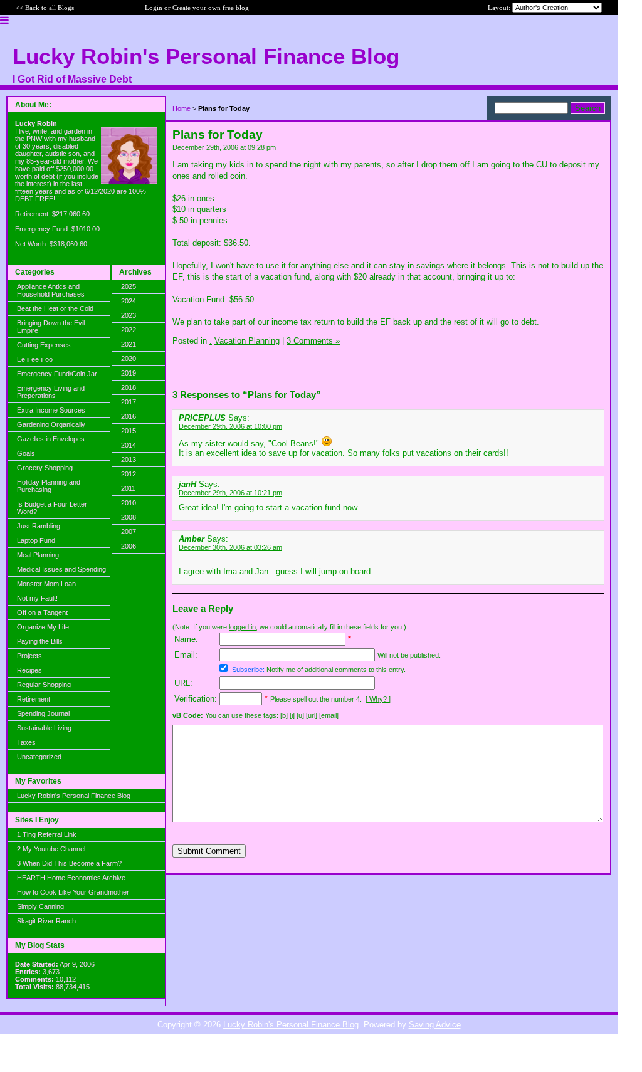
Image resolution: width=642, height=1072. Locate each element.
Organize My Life (43, 627)
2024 (128, 301)
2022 (128, 330)
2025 (128, 286)
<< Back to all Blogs (45, 7)
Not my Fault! (37, 598)
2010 (128, 503)
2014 (128, 445)
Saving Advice (435, 1024)
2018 (128, 387)
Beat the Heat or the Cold (55, 308)
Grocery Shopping (45, 467)
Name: (186, 639)
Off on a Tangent (42, 612)
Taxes (26, 742)
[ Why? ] (378, 699)
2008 (128, 517)
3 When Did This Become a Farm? (69, 863)
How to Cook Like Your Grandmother (73, 892)
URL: (183, 683)
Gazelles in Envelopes (51, 439)
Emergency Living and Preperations (51, 391)
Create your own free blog (210, 7)
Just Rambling (38, 526)
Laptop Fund (36, 540)
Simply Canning (40, 906)
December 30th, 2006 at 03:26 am (230, 547)
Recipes (29, 670)
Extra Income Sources (51, 410)
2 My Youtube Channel (51, 849)
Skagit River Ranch (46, 921)
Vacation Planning (247, 340)
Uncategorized (39, 756)
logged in (242, 627)
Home (181, 108)
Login (153, 7)
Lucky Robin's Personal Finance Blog (73, 795)
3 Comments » (313, 340)
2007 (128, 531)
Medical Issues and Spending (61, 569)
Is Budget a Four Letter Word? (52, 507)
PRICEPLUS (202, 418)
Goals (26, 453)
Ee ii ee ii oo (35, 359)
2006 (128, 546)
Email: (185, 654)
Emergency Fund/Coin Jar (57, 373)
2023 (128, 315)
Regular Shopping (44, 684)
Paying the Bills (40, 641)
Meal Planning (38, 555)
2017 (128, 402)
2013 (128, 459)
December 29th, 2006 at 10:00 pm (230, 426)
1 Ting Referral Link (46, 834)
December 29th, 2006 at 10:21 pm (230, 493)
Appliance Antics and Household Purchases (51, 290)
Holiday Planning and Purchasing (48, 485)
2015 (128, 430)
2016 (128, 416)
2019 (128, 373)
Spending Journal (43, 713)
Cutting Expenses (44, 345)
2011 (128, 488)
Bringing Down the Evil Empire (51, 326)
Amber (191, 539)
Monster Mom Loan (46, 583)
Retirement (33, 699)
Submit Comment (209, 851)
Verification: (195, 698)
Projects (29, 655)
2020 (128, 358)
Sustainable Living (44, 728)
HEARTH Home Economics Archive (71, 877)
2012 (128, 474)
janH (187, 484)
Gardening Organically (51, 424)
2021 (128, 344)
